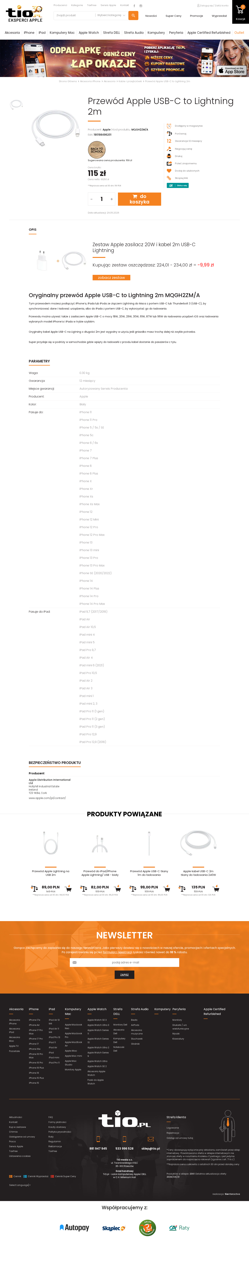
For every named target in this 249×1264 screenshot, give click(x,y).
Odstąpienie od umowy (22, 1136)
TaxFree (91, 5)
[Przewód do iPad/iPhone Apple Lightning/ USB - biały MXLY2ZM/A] (100, 843)
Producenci (60, 5)
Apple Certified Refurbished (208, 32)
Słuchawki (137, 1038)
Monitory (177, 1019)
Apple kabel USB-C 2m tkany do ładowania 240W (198, 873)
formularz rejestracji (117, 952)
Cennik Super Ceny (65, 1176)
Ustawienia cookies (20, 1156)
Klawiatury (178, 1038)
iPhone (29, 32)
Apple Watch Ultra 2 (98, 1047)
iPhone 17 (34, 1043)
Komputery (156, 32)
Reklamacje (55, 1146)
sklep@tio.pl (150, 1148)
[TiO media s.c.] (124, 1118)
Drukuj (178, 156)
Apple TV (14, 1046)
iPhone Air (34, 1025)
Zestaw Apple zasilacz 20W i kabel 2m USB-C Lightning (144, 247)
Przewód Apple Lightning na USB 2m (50, 873)
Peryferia (176, 32)
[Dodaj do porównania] (34, 889)
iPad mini (54, 1057)
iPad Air (53, 1047)
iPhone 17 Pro (36, 1038)
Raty (51, 1136)
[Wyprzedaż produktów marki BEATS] (124, 58)
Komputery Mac (62, 32)
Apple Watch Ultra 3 (98, 1025)
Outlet (239, 32)
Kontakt (124, 5)
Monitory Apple (73, 1069)
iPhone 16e (34, 1048)
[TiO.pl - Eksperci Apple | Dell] (24, 13)
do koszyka (139, 199)
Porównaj (180, 133)
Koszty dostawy (57, 1127)
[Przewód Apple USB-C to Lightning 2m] (55, 129)
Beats (134, 1019)
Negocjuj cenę (183, 149)
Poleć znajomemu (186, 163)
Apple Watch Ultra (97, 1061)
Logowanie (173, 1127)
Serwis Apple (108, 5)
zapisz (124, 975)
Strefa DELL (111, 32)
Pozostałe (14, 1051)
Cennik (17, 1176)
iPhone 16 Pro (36, 1062)
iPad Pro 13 (54, 1037)
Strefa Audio (134, 32)
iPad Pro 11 (54, 1062)
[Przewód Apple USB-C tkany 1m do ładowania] (149, 843)
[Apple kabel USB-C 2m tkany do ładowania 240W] (198, 843)
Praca (12, 1141)
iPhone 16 (34, 1072)
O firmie (13, 1131)
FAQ (50, 1117)
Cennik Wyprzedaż (37, 1176)
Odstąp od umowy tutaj (180, 1138)
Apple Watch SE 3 (97, 1019)
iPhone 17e (34, 1019)
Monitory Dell (120, 1024)
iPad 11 (52, 1042)
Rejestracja (173, 1132)
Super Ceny (173, 16)
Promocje (196, 16)
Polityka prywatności (59, 1131)
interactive (232, 1194)
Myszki (176, 1033)
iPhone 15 (34, 1082)
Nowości (151, 16)
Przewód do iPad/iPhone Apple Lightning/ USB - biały (99, 873)
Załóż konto (222, 5)
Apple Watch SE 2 (97, 1066)
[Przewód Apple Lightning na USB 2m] (51, 843)
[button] (18, 58)
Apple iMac (71, 1050)
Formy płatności (57, 1122)
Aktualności (15, 1117)
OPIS (32, 229)
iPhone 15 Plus (36, 1077)
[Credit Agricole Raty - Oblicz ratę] (178, 185)
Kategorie (77, 5)
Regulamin (54, 1141)
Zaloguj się (206, 5)
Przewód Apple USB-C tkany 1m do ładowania (149, 873)
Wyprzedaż (219, 16)
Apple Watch (89, 32)
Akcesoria (12, 32)
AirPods (135, 1025)
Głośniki (135, 1043)
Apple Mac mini (73, 1055)
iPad (42, 32)
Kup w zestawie (17, 1127)
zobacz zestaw (111, 277)
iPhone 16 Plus (36, 1067)
